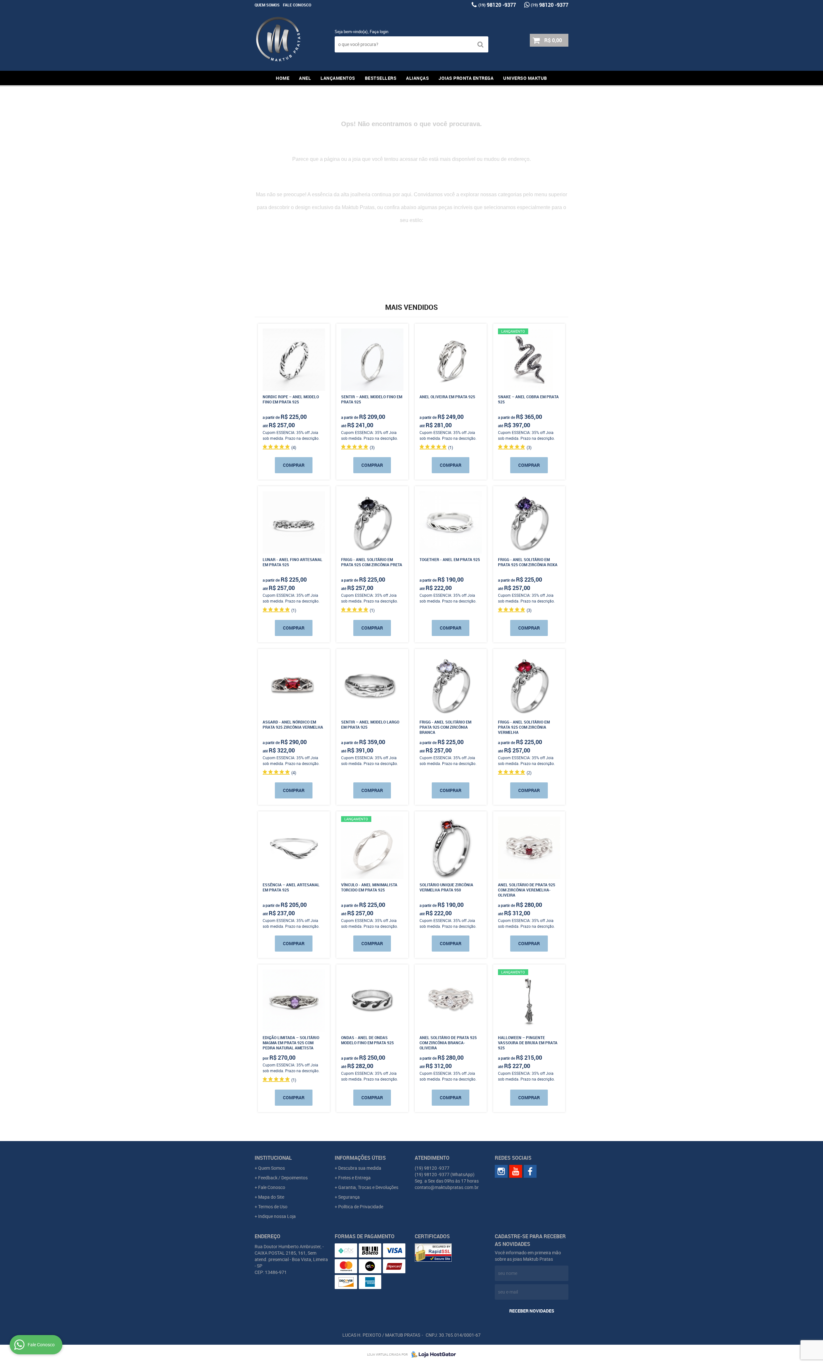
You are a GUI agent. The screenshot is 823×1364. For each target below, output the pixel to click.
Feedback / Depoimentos (283, 1178)
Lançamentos (338, 78)
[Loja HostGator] (432, 1354)
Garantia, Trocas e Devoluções (368, 1187)
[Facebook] (530, 1171)
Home (282, 78)
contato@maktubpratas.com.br (447, 1187)
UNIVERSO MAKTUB (525, 78)
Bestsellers (381, 78)
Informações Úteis (360, 1157)
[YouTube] (515, 1171)
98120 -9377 (497, 4)
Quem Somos (267, 4)
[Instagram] (501, 1171)
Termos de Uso (272, 1206)
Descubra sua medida (359, 1168)
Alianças (417, 78)
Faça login (379, 31)
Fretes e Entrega (354, 1178)
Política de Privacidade (360, 1206)
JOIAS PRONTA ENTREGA (466, 78)
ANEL (305, 78)
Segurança (349, 1197)
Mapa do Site (271, 1197)
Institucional (273, 1157)
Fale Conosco (297, 4)
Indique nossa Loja (277, 1216)
